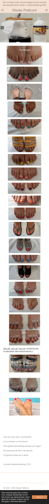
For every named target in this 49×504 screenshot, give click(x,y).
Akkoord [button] (39, 497)
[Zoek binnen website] (2, 10)
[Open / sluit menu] (46, 10)
